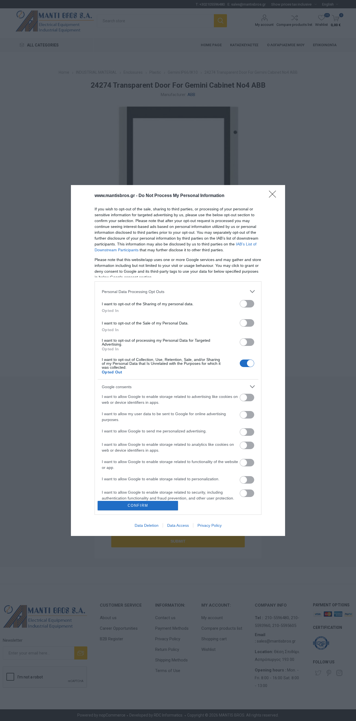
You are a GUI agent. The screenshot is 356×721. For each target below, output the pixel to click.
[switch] (247, 303)
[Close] (274, 196)
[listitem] (178, 291)
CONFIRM (138, 505)
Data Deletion (147, 525)
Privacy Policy (209, 525)
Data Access (178, 525)
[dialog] (178, 360)
